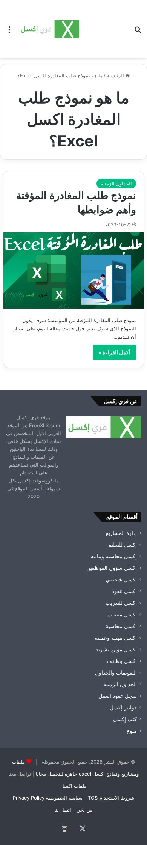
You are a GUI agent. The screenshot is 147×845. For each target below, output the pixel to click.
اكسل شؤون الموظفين (111, 568)
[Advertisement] (103, 27)
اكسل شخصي (121, 580)
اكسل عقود (124, 591)
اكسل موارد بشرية (116, 649)
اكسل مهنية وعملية (116, 638)
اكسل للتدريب (121, 603)
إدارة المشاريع (121, 533)
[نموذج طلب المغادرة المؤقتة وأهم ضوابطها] (73, 270)
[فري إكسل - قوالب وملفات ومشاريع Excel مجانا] (49, 29)
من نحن (85, 810)
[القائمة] (9, 32)
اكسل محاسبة (121, 626)
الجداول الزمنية (116, 184)
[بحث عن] (137, 32)
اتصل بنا (62, 810)
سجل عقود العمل (117, 696)
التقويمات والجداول (116, 673)
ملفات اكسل (73, 786)
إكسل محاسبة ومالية (114, 556)
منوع (132, 731)
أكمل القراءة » (114, 352)
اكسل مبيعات (122, 615)
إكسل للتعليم (122, 545)
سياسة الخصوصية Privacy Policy (48, 798)
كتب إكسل (125, 719)
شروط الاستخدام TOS (111, 798)
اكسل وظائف (122, 661)
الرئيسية (116, 75)
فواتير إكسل (123, 708)
